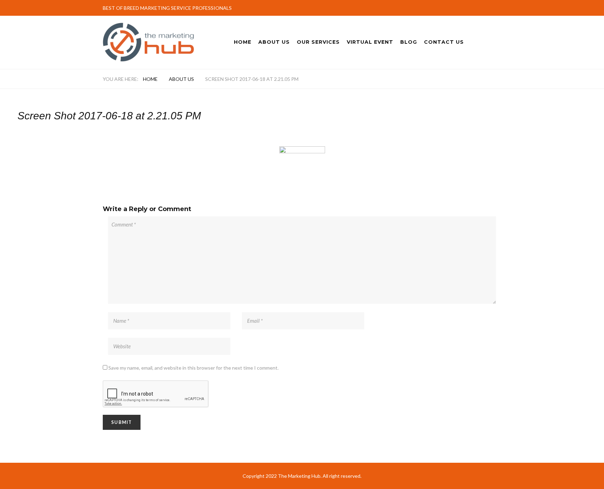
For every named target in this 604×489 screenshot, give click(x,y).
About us (181, 79)
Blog (408, 42)
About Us (274, 42)
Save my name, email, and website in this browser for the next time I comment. (193, 368)
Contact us (444, 42)
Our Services (318, 42)
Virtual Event (370, 42)
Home (242, 42)
